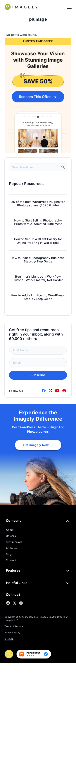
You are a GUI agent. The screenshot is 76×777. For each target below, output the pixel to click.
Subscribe (38, 375)
